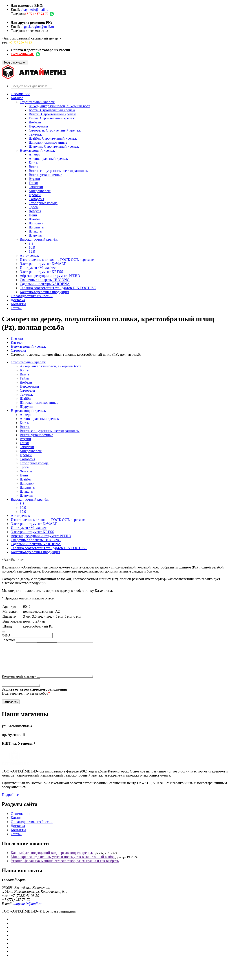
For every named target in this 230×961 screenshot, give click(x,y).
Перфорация (38, 126)
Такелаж (35, 134)
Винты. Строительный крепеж (52, 114)
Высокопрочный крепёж (39, 239)
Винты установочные (45, 175)
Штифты (35, 231)
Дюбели (35, 122)
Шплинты (36, 227)
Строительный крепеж (37, 102)
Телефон (8, 640)
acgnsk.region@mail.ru (37, 27)
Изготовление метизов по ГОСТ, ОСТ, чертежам (57, 259)
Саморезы (36, 199)
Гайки (33, 183)
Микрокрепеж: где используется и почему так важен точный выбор (63, 857)
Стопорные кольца (43, 203)
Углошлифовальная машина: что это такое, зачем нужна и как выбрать (65, 861)
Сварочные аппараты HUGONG (45, 280)
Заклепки (36, 187)
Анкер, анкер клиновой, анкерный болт (59, 106)
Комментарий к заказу (19, 676)
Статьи (16, 308)
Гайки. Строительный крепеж (52, 118)
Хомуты (35, 211)
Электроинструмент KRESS (41, 272)
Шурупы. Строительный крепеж (54, 146)
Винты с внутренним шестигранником (58, 171)
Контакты (18, 304)
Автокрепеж (29, 255)
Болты (33, 163)
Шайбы (34, 219)
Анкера (34, 154)
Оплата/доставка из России (32, 296)
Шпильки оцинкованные (48, 142)
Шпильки (36, 223)
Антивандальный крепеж (48, 158)
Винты (34, 167)
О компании (20, 94)
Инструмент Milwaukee (37, 268)
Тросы (33, 207)
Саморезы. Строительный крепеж (55, 130)
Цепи (33, 215)
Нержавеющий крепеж (37, 150)
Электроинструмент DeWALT (43, 263)
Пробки (35, 195)
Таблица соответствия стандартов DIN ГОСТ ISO (58, 288)
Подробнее (10, 794)
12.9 (32, 251)
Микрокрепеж (40, 191)
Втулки (34, 179)
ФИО (6, 635)
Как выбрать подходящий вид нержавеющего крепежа (52, 853)
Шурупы (35, 235)
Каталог (17, 98)
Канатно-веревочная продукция (44, 292)
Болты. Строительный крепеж (52, 110)
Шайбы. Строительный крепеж (53, 138)
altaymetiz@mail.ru (35, 9)
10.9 (32, 247)
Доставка (18, 300)
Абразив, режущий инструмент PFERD (50, 276)
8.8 (31, 243)
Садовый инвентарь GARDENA (45, 284)
